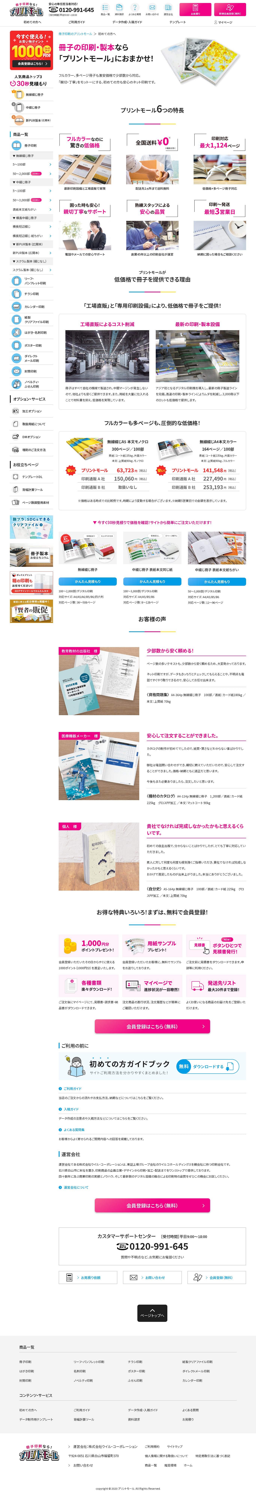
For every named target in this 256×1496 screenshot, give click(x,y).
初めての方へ (32, 22)
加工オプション (32, 411)
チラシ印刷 (32, 293)
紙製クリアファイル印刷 (37, 319)
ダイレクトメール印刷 (32, 358)
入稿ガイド (71, 1109)
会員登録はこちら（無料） (152, 1026)
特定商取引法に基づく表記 (212, 1456)
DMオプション (31, 437)
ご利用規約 (152, 1446)
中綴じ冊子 (33, 107)
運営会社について (76, 1187)
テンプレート (178, 22)
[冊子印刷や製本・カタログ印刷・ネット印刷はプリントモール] (26, 9)
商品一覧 (151, 1465)
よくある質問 (190, 1410)
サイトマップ (175, 1446)
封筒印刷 (31, 371)
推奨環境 (170, 1465)
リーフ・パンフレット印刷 (35, 280)
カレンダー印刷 (34, 306)
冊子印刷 (31, 145)
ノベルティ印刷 (83, 1380)
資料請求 (134, 1419)
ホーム (188, 1465)
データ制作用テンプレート (36, 1419)
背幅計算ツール (32, 489)
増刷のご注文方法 (34, 449)
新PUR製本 (38, 120)
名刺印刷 (80, 1371)
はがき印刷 (26, 1371)
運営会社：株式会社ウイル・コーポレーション (105, 1446)
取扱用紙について (34, 424)
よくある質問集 (74, 1129)
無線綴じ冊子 (34, 94)
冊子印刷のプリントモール (75, 33)
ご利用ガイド (77, 22)
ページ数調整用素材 (35, 502)
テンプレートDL (32, 476)
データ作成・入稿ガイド (127, 22)
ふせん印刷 (135, 1380)
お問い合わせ (83, 1465)
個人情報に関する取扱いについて (166, 1456)
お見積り (188, 1419)
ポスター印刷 (33, 345)
